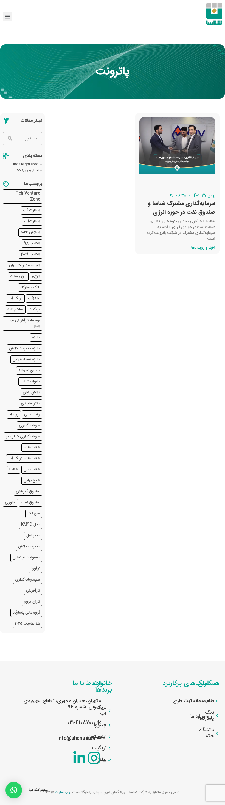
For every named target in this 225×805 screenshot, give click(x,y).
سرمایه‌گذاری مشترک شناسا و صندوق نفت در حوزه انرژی (181, 208)
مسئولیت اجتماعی (26, 557)
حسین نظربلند (29, 370)
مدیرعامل (33, 535)
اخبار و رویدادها (27, 170)
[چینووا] (109, 725)
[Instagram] (94, 758)
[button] (7, 16)
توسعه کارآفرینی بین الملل (24, 323)
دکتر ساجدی (30, 403)
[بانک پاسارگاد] (217, 716)
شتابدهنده (32, 447)
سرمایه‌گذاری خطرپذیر (23, 436)
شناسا (13, 469)
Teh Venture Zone (28, 196)
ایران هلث (18, 276)
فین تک (33, 513)
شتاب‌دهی (32, 469)
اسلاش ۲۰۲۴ (30, 232)
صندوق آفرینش (28, 491)
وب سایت (62, 792)
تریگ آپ (15, 298)
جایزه (36, 337)
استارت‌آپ (32, 221)
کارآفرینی (33, 590)
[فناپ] (217, 701)
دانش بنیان (31, 392)
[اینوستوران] (109, 737)
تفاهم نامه (15, 309)
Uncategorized (25, 164)
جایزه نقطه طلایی (26, 359)
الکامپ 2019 (30, 254)
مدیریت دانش (29, 546)
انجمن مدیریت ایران (24, 265)
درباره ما (198, 717)
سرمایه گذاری (29, 425)
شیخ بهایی (32, 480)
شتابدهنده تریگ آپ (24, 458)
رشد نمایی (32, 414)
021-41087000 (82, 723)
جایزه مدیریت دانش (24, 348)
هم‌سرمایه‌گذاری (27, 579)
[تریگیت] (109, 748)
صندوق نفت (30, 502)
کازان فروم (32, 601)
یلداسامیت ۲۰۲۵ (27, 623)
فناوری (10, 502)
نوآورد (35, 568)
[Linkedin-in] (79, 758)
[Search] (10, 138)
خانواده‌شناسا (30, 381)
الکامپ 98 (32, 243)
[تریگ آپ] (109, 711)
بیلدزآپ (34, 298)
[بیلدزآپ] (109, 760)
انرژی (36, 276)
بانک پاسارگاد (30, 287)
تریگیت (34, 309)
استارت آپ (31, 210)
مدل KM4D (30, 524)
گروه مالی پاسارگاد (26, 612)
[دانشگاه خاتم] (217, 733)
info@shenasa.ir (76, 738)
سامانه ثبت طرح (190, 701)
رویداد (14, 414)
